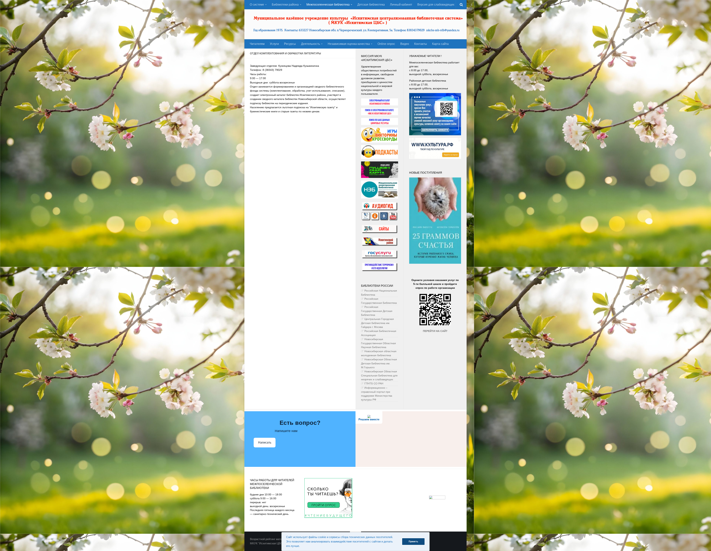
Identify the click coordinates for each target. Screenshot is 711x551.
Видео (404, 43)
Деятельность (310, 43)
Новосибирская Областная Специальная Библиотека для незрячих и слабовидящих (379, 375)
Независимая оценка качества (349, 43)
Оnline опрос (386, 43)
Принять (413, 541)
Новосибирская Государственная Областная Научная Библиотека (378, 343)
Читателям (257, 43)
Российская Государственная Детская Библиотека (376, 310)
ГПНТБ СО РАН (373, 383)
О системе (257, 4)
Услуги (274, 43)
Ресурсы (290, 43)
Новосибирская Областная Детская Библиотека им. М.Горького (379, 363)
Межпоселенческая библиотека (328, 4)
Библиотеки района (285, 4)
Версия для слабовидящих (435, 4)
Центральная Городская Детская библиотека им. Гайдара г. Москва (377, 322)
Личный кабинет (401, 4)
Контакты (420, 43)
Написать (264, 442)
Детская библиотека (371, 4)
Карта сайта (440, 43)
